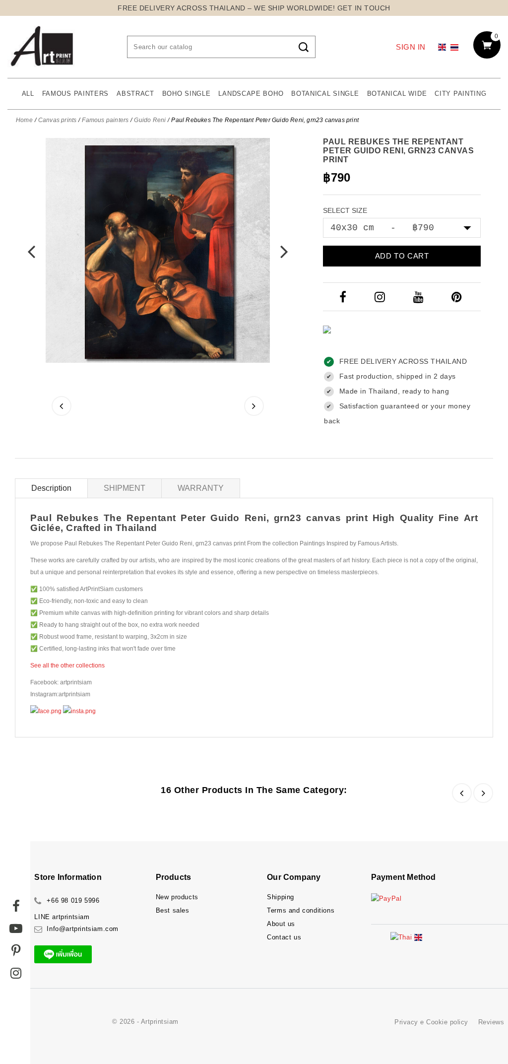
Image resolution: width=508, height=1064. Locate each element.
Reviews (491, 1022)
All (28, 93)
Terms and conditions (300, 910)
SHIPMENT (124, 488)
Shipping (280, 897)
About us (281, 924)
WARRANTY (201, 488)
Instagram (381, 297)
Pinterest (457, 297)
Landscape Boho (250, 93)
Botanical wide (397, 93)
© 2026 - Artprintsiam (145, 1021)
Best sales (173, 910)
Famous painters (75, 93)
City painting (460, 93)
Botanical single (325, 93)
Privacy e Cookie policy (431, 1022)
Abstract (135, 93)
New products (177, 897)
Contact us (284, 937)
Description (51, 488)
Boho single (186, 93)
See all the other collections (67, 665)
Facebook (344, 297)
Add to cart (402, 256)
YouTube (419, 297)
